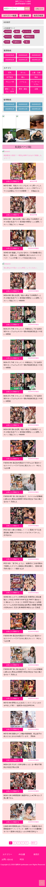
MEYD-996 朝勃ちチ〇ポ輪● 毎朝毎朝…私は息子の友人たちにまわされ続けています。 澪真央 (23, 735)
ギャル (8, 37)
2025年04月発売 (33, 458)
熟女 (36, 77)
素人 (27, 42)
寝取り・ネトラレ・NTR (10, 90)
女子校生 (9, 77)
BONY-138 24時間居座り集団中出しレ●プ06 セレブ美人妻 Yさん (23, 796)
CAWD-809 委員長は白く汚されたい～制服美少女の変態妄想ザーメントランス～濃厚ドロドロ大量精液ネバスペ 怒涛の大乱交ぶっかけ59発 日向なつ (23, 828)
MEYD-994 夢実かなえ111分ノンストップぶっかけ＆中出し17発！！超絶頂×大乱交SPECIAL (22, 704)
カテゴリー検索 (9, 15)
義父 (17, 31)
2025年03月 (36, 55)
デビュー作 (10, 82)
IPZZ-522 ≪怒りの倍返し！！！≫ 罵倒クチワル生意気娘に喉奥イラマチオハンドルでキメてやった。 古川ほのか (23, 532)
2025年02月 (9, 60)
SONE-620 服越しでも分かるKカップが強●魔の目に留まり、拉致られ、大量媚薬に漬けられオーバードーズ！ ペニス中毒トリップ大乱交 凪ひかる (23, 255)
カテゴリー (7, 854)
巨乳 (9, 73)
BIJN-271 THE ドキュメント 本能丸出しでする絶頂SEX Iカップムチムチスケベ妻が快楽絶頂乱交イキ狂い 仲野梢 (23, 331)
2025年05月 (9, 55)
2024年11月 (36, 109)
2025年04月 (23, 55)
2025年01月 (23, 60)
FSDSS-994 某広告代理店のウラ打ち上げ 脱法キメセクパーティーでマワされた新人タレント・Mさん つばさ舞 (22, 465)
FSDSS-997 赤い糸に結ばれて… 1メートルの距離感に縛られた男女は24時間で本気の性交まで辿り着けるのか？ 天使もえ (23, 499)
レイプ (18, 37)
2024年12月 (36, 60)
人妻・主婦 (36, 73)
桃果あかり (29, 37)
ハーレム (27, 31)
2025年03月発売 (33, 248)
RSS (22, 859)
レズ (37, 31)
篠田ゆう (17, 42)
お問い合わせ (7, 859)
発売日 (36, 854)
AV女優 (22, 854)
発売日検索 (38, 15)
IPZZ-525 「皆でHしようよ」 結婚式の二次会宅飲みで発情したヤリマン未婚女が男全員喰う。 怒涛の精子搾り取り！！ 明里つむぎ (23, 566)
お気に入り (39, 9)
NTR (7, 42)
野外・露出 (23, 89)
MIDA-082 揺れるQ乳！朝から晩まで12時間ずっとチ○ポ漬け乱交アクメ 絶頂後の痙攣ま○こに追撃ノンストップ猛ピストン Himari (23, 221)
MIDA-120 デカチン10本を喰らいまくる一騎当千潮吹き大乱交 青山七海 (23, 766)
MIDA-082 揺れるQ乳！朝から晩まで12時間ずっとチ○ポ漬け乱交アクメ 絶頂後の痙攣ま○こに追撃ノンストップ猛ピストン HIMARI (23, 298)
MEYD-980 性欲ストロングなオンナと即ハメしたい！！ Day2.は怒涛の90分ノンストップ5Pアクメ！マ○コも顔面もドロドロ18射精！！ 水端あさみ (23, 188)
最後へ (34, 843)
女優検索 (25, 15)
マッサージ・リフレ (36, 83)
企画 (36, 89)
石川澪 (8, 31)
